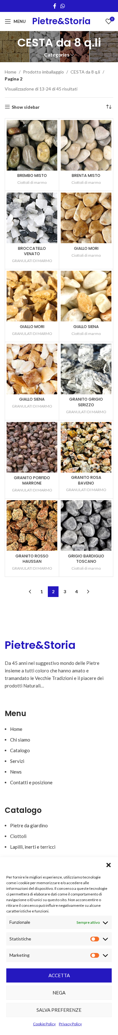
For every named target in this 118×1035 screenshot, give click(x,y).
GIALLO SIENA (86, 326)
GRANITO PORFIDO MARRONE (32, 480)
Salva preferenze (59, 1010)
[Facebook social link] (54, 6)
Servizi (17, 761)
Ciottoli (18, 836)
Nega (59, 992)
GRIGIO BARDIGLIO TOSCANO (86, 558)
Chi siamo (20, 739)
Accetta (59, 975)
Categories (56, 54)
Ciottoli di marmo (32, 182)
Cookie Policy (44, 1023)
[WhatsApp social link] (63, 6)
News (16, 772)
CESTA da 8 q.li (85, 71)
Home (10, 71)
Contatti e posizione (31, 782)
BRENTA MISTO (86, 175)
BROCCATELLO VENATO (32, 251)
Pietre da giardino (29, 825)
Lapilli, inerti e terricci (32, 847)
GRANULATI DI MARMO (32, 260)
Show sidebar (26, 106)
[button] (108, 865)
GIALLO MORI (86, 248)
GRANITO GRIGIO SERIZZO (86, 402)
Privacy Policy (70, 1023)
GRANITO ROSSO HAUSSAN (31, 558)
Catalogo (20, 750)
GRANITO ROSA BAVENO (86, 480)
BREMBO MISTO (32, 175)
